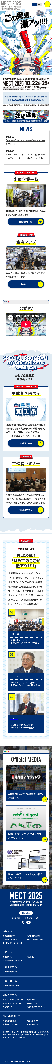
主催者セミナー (33, 1020)
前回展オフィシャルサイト (13, 943)
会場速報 (31, 999)
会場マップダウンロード (36, 1007)
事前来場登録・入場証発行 (14, 999)
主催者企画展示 (10, 1020)
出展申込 (31, 957)
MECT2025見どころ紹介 (13, 1003)
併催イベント (33, 1024)
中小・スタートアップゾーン (14, 960)
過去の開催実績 (34, 936)
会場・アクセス (33, 1003)
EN (39, 4)
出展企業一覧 (25, 221)
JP (34, 4)
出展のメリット (10, 957)
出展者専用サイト (11, 971)
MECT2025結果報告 (35, 939)
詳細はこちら (25, 443)
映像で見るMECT (11, 939)
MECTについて (10, 936)
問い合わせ (26, 913)
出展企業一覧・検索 (12, 985)
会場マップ (26, 284)
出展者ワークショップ (12, 1024)
